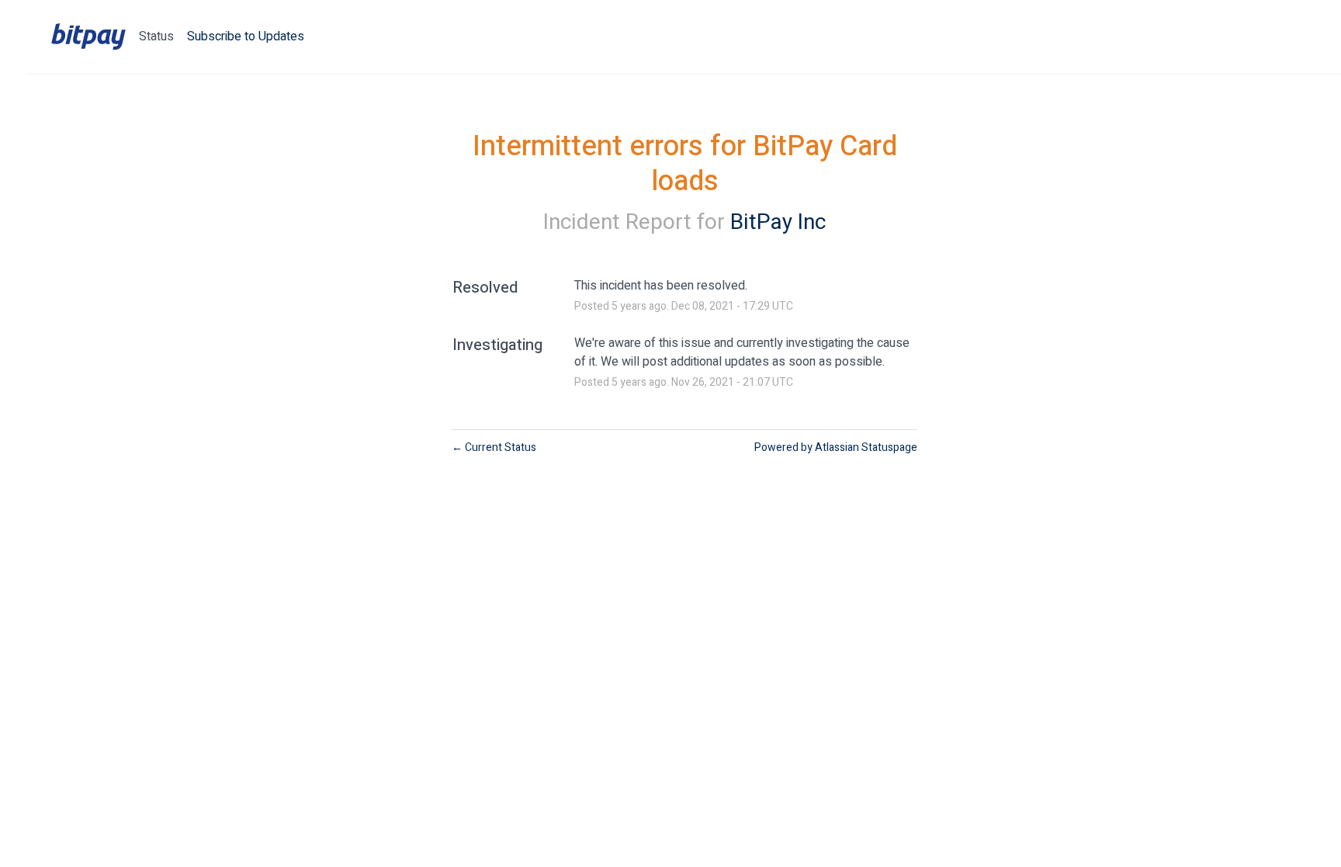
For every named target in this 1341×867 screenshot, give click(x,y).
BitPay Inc (778, 222)
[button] (245, 36)
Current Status (494, 447)
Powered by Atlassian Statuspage (835, 447)
